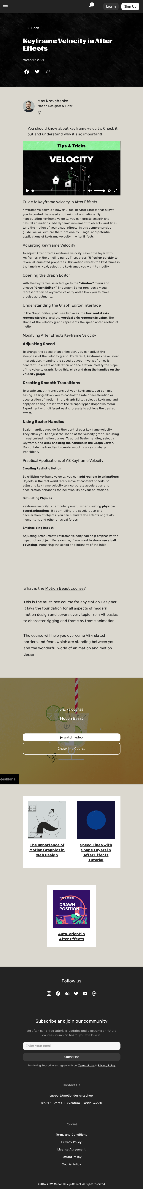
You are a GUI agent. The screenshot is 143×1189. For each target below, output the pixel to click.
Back (35, 28)
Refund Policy (71, 1157)
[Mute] (90, 191)
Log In (111, 6)
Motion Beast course (64, 588)
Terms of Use (86, 1065)
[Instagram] (39, 112)
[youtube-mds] (85, 993)
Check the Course (71, 749)
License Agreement (71, 1149)
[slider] (53, 190)
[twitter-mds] (76, 993)
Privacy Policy (71, 1142)
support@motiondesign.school (72, 1095)
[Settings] (109, 191)
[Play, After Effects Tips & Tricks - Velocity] (28, 191)
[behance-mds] (67, 993)
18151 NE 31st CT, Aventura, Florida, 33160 (71, 1103)
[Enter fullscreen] (116, 191)
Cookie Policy (71, 1164)
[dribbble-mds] (94, 993)
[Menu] (5, 6)
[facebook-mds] (58, 993)
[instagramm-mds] (49, 993)
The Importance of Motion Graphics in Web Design (47, 850)
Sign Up (130, 6)
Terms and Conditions (71, 1134)
